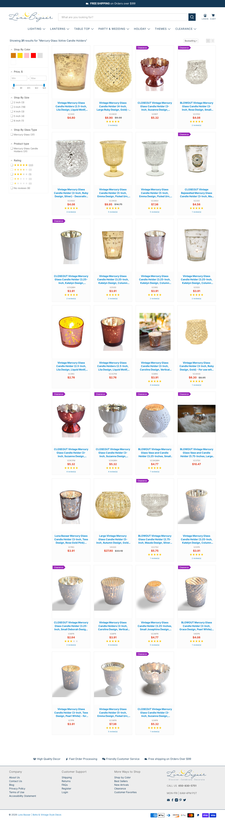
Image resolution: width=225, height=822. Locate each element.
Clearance (120, 788)
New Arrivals (121, 784)
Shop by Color (122, 777)
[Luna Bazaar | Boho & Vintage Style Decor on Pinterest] (180, 800)
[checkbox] (13, 55)
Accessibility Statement (22, 795)
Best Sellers (121, 781)
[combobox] (123, 17)
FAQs (65, 784)
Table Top (82, 28)
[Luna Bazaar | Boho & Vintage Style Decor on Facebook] (172, 800)
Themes (161, 28)
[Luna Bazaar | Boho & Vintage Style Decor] (31, 17)
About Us (14, 777)
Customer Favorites (125, 792)
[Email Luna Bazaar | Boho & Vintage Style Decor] (168, 800)
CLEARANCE (184, 28)
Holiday (140, 28)
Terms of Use (16, 792)
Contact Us (15, 781)
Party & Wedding (111, 28)
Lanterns (58, 28)
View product (71, 75)
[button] (208, 41)
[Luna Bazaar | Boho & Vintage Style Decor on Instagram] (176, 800)
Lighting (34, 28)
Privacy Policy (17, 788)
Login (65, 792)
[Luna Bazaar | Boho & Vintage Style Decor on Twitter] (184, 800)
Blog (11, 784)
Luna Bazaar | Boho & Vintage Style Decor (39, 814)
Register (66, 788)
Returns (66, 781)
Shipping (67, 777)
